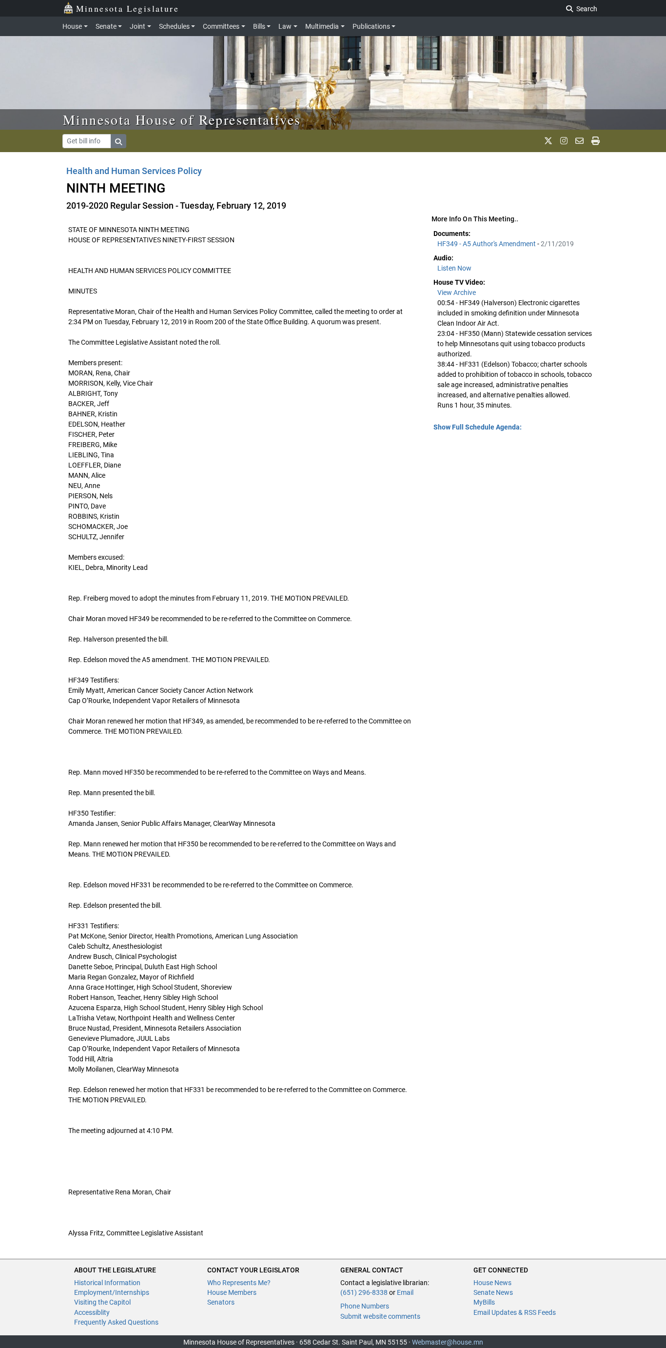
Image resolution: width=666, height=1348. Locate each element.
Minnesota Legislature (127, 8)
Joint (137, 26)
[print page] (596, 141)
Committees (221, 26)
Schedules (174, 26)
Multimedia (322, 26)
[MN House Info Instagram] (563, 141)
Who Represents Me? (239, 1283)
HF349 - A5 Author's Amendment (487, 244)
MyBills (484, 1302)
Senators (221, 1302)
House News (492, 1283)
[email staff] (579, 141)
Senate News (493, 1292)
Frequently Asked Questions (116, 1322)
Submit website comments (380, 1316)
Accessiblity (92, 1312)
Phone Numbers (364, 1306)
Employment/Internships (111, 1292)
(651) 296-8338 (364, 1292)
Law (285, 26)
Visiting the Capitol (102, 1302)
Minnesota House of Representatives (182, 119)
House (72, 26)
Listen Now (454, 268)
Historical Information (107, 1283)
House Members (231, 1292)
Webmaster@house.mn (447, 1342)
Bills (259, 26)
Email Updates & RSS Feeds (514, 1312)
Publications (371, 26)
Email (405, 1292)
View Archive (456, 292)
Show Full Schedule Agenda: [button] (477, 427)
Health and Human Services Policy (134, 171)
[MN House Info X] (548, 141)
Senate (106, 26)
